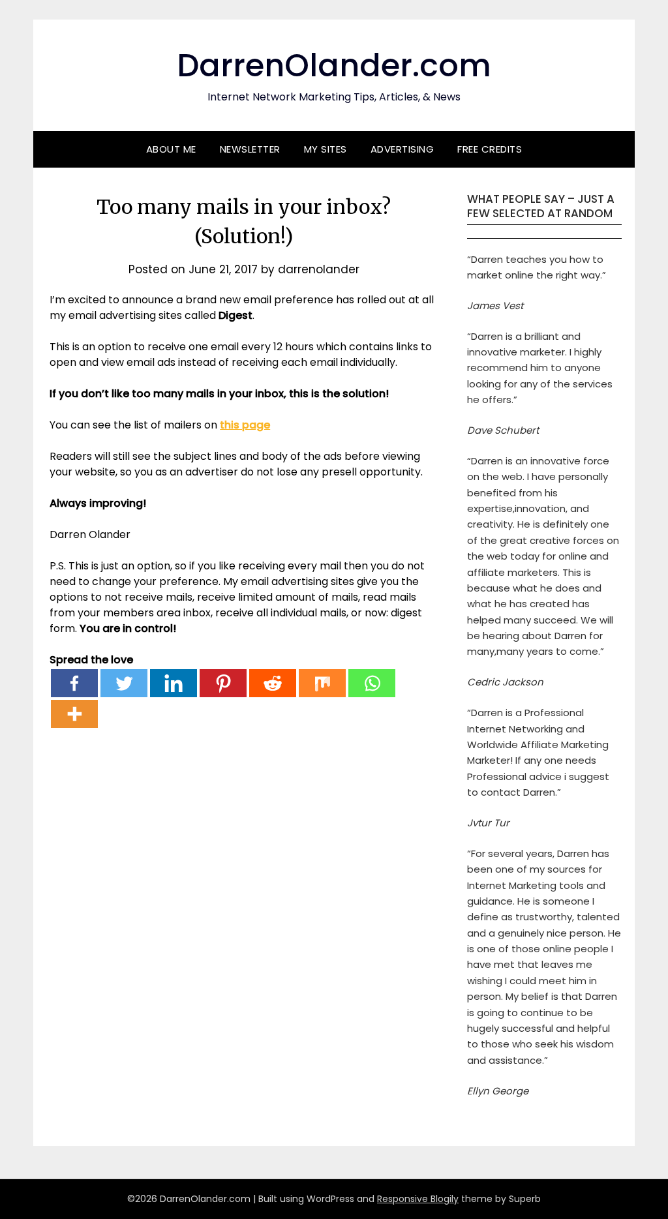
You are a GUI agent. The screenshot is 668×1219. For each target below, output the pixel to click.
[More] (74, 714)
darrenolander (318, 269)
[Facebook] (74, 683)
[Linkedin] (173, 683)
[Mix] (322, 683)
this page (245, 424)
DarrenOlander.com (334, 65)
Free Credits (489, 149)
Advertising (402, 149)
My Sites (325, 149)
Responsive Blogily (418, 1198)
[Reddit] (272, 683)
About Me (171, 149)
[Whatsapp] (371, 683)
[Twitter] (123, 683)
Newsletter (250, 149)
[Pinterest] (223, 683)
